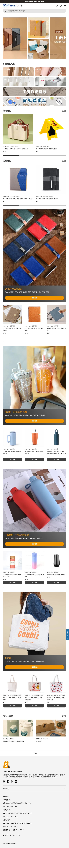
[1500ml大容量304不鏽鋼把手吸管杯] (12, 437)
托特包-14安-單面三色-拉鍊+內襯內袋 (33, 698)
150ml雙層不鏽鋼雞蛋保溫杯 (56, 574)
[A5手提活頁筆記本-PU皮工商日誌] (56, 314)
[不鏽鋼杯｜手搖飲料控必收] (34, 500)
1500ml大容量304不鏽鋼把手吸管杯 (12, 452)
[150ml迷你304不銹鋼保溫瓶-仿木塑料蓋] (12, 560)
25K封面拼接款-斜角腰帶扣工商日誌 (47, 199)
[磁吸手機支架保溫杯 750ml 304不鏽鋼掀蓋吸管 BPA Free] (56, 437)
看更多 (64, 111)
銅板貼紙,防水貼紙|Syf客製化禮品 (13, 741)
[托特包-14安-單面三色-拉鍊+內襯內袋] (34, 683)
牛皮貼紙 (39, 741)
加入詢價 (12, 459)
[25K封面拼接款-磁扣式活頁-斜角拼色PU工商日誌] (18, 179)
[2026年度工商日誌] (34, 247)
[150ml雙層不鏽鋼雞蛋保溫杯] (56, 560)
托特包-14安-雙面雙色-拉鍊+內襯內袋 (56, 698)
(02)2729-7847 (12, 816)
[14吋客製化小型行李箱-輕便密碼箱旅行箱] (18, 129)
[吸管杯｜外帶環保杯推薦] (34, 377)
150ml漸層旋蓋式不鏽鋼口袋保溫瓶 (34, 575)
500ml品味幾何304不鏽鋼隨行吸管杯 (34, 452)
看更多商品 (34, 667)
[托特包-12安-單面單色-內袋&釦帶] (12, 683)
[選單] (65, 6)
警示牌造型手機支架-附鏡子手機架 (46, 149)
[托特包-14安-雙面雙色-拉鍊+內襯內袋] (56, 683)
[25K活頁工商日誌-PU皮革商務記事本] (12, 314)
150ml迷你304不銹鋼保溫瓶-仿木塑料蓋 (12, 575)
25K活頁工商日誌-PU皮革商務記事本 (12, 329)
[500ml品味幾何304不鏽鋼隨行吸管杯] (34, 437)
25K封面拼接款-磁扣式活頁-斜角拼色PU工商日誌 (18, 199)
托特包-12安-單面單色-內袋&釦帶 (12, 698)
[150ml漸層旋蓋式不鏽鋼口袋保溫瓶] (34, 560)
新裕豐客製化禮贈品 (11, 843)
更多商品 (34, 298)
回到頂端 (34, 753)
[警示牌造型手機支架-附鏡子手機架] (51, 129)
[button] (61, 6)
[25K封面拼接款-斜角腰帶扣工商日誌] (51, 179)
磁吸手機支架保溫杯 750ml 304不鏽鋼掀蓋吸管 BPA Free (56, 452)
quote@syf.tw (15, 835)
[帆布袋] (34, 623)
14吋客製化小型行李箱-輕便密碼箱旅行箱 (15, 149)
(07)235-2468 (12, 806)
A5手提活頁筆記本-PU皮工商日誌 (56, 329)
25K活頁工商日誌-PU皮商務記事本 (34, 329)
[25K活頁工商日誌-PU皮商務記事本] (34, 314)
